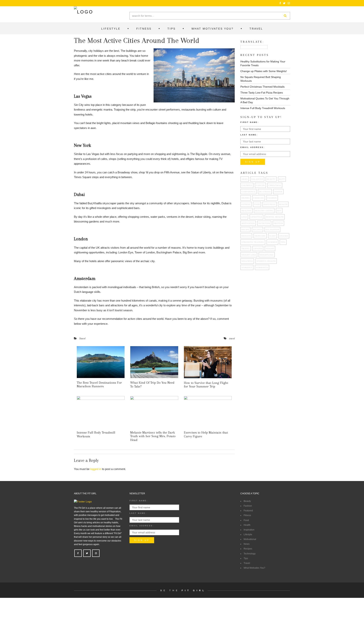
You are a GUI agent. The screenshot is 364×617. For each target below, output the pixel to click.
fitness (246, 204)
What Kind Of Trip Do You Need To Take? (152, 384)
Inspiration (249, 529)
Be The (183, 590)
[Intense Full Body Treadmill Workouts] (101, 412)
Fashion (272, 198)
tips (283, 242)
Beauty (271, 179)
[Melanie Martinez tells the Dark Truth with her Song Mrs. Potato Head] (154, 412)
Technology (250, 553)
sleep (272, 236)
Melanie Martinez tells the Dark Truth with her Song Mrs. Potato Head (153, 436)
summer (272, 242)
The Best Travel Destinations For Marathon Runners (99, 384)
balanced (257, 179)
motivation (248, 223)
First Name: (249, 122)
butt (282, 179)
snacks (283, 236)
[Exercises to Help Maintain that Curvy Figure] (208, 412)
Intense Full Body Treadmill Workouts (96, 434)
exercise (258, 198)
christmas (274, 185)
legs (244, 217)
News (246, 544)
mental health (275, 217)
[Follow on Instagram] (289, 3)
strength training (253, 242)
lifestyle (256, 217)
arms (245, 179)
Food (246, 520)
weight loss (249, 255)
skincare (260, 236)
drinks (246, 198)
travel (232, 338)
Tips (246, 558)
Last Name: (249, 135)
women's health (266, 261)
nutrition (264, 223)
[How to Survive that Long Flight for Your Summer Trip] (208, 362)
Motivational (250, 539)
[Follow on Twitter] (284, 3)
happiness (269, 204)
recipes (257, 230)
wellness (247, 261)
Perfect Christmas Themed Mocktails (262, 86)
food (257, 204)
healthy (246, 211)
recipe (245, 230)
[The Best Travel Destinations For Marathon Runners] (101, 362)
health (283, 204)
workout (247, 267)
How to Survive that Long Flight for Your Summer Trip (206, 384)
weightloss (267, 255)
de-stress (265, 192)
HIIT (279, 211)
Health (247, 525)
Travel (82, 338)
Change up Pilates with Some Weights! (263, 71)
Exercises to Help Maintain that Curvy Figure (206, 434)
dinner (278, 192)
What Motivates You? (254, 568)
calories (247, 185)
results (246, 236)
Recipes (248, 548)
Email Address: (252, 147)
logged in (95, 469)
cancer (260, 185)
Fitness (247, 515)
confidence (248, 192)
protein (278, 223)
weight (270, 249)
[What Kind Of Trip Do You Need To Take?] (154, 362)
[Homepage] (83, 12)
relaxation (272, 230)
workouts (262, 267)
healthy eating (264, 211)
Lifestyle (248, 534)
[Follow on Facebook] (280, 3)
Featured (248, 510)
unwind (257, 249)
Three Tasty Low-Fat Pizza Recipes (261, 92)
